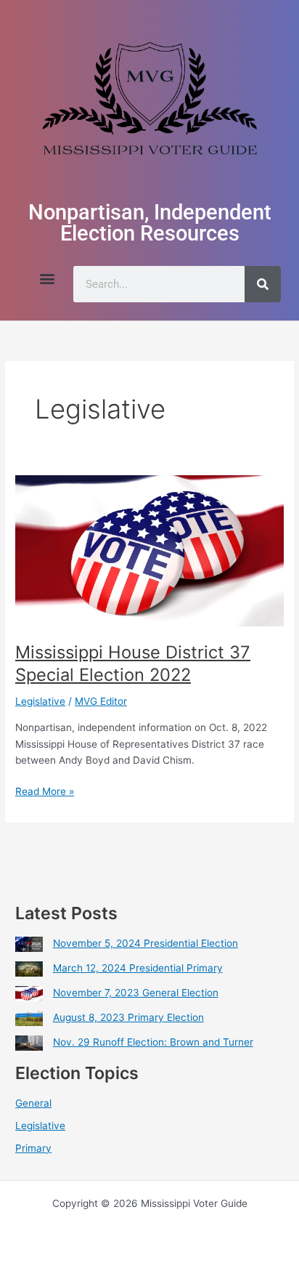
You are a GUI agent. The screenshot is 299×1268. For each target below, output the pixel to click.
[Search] (263, 284)
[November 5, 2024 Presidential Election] (29, 944)
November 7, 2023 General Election (135, 992)
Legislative (40, 701)
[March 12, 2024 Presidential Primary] (29, 969)
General (33, 1103)
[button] (47, 278)
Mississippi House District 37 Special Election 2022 (132, 663)
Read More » (44, 790)
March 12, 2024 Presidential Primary (138, 968)
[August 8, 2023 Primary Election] (29, 1018)
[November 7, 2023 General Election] (29, 993)
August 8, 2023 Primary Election (128, 1017)
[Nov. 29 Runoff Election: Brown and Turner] (29, 1043)
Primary (33, 1148)
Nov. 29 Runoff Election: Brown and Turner (153, 1042)
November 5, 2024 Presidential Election (145, 943)
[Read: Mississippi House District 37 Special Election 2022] (149, 550)
